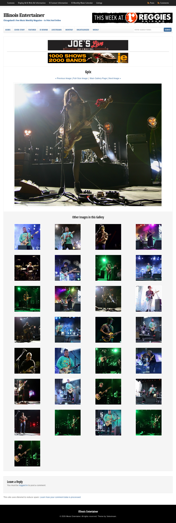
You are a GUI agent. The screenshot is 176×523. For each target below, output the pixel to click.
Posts (152, 2)
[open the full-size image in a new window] (88, 206)
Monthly (69, 29)
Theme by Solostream (107, 516)
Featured (32, 29)
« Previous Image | (64, 78)
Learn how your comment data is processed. (60, 497)
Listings (99, 2)
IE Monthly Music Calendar (82, 2)
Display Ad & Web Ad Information (32, 2)
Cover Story (19, 29)
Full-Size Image (80, 78)
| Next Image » (114, 78)
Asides (7, 29)
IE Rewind (44, 29)
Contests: (11, 2)
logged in (23, 485)
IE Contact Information (58, 2)
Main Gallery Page (98, 78)
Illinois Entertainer (24, 15)
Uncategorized (83, 29)
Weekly (96, 29)
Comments (164, 2)
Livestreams (57, 29)
